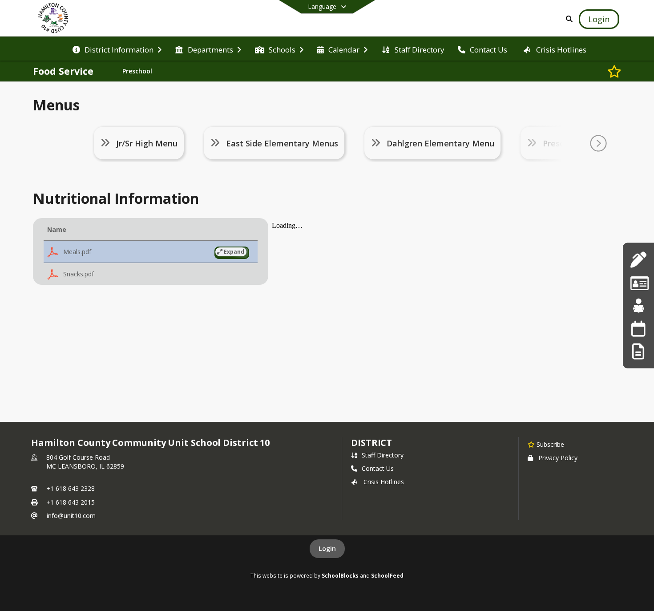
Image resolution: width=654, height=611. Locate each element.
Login (327, 548)
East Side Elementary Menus (282, 143)
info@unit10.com (71, 515)
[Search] (567, 19)
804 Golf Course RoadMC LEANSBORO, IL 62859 (85, 461)
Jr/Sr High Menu (147, 143)
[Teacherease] (638, 305)
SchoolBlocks (340, 575)
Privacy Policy (557, 457)
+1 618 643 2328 (70, 488)
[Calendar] (638, 328)
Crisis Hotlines (383, 481)
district (371, 443)
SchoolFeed (387, 575)
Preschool (137, 71)
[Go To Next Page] (598, 143)
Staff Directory (383, 455)
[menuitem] (117, 49)
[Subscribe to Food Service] (614, 71)
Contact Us (378, 468)
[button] (151, 252)
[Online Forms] (638, 351)
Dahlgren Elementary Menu (440, 143)
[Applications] (638, 260)
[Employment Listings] (638, 282)
